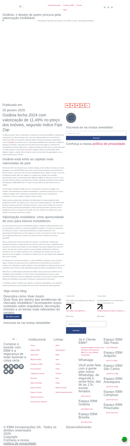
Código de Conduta (37, 373)
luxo (28, 149)
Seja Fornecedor (36, 383)
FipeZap (11, 142)
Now (57, 378)
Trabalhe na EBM (36, 364)
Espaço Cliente (35, 387)
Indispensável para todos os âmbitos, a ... (111, 311)
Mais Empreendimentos (64, 392)
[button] (67, 105)
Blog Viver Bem (35, 359)
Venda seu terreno (36, 397)
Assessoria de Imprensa (38, 402)
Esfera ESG (34, 355)
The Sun (58, 373)
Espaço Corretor (36, 392)
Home (32, 345)
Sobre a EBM (35, 350)
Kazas (58, 383)
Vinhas (58, 364)
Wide (57, 355)
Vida (57, 359)
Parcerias (33, 378)
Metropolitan (60, 350)
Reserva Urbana (61, 387)
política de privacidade (108, 144)
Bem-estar (69, 316)
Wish (57, 345)
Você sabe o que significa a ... (76, 311)
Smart (58, 369)
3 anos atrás (70, 296)
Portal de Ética (35, 369)
